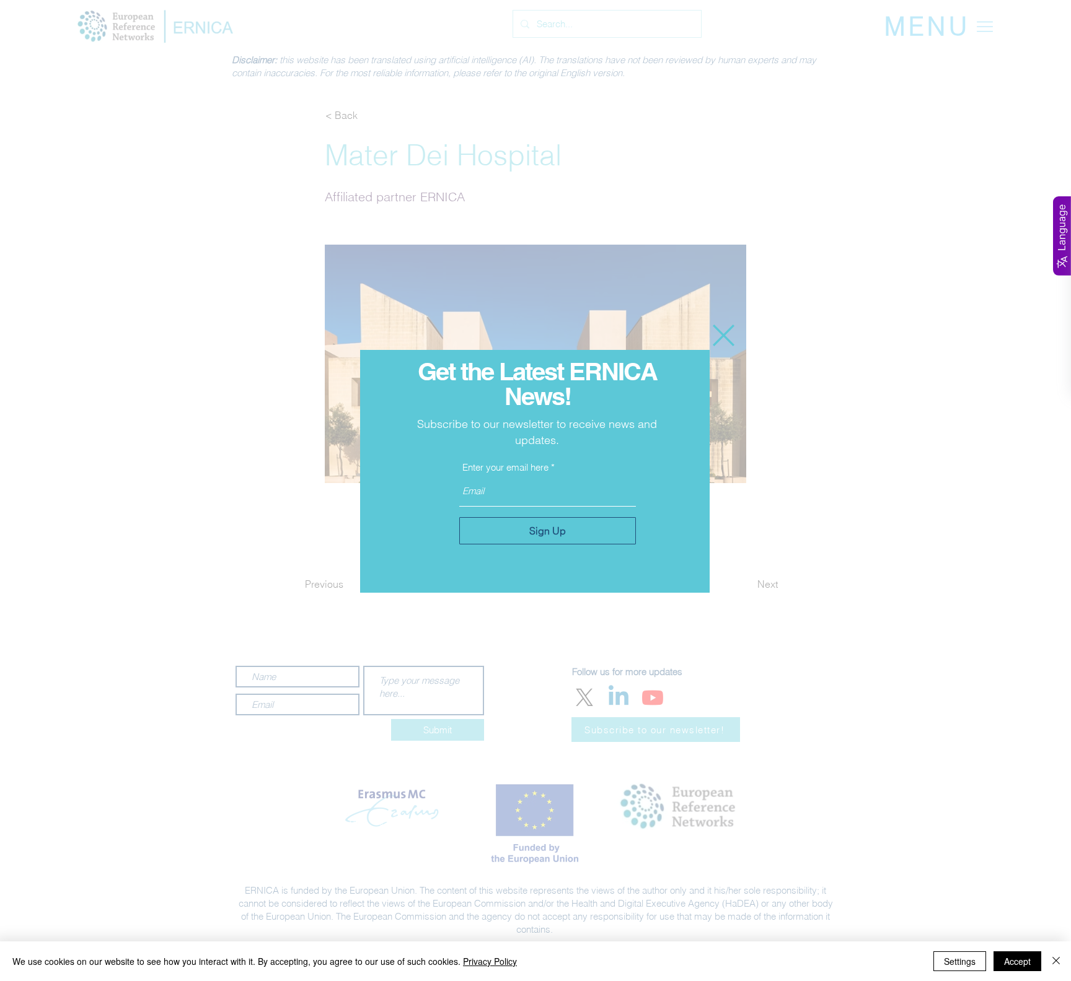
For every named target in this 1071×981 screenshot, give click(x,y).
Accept (1017, 961)
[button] (723, 335)
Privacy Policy (490, 961)
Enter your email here (505, 467)
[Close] (1056, 961)
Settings (960, 961)
